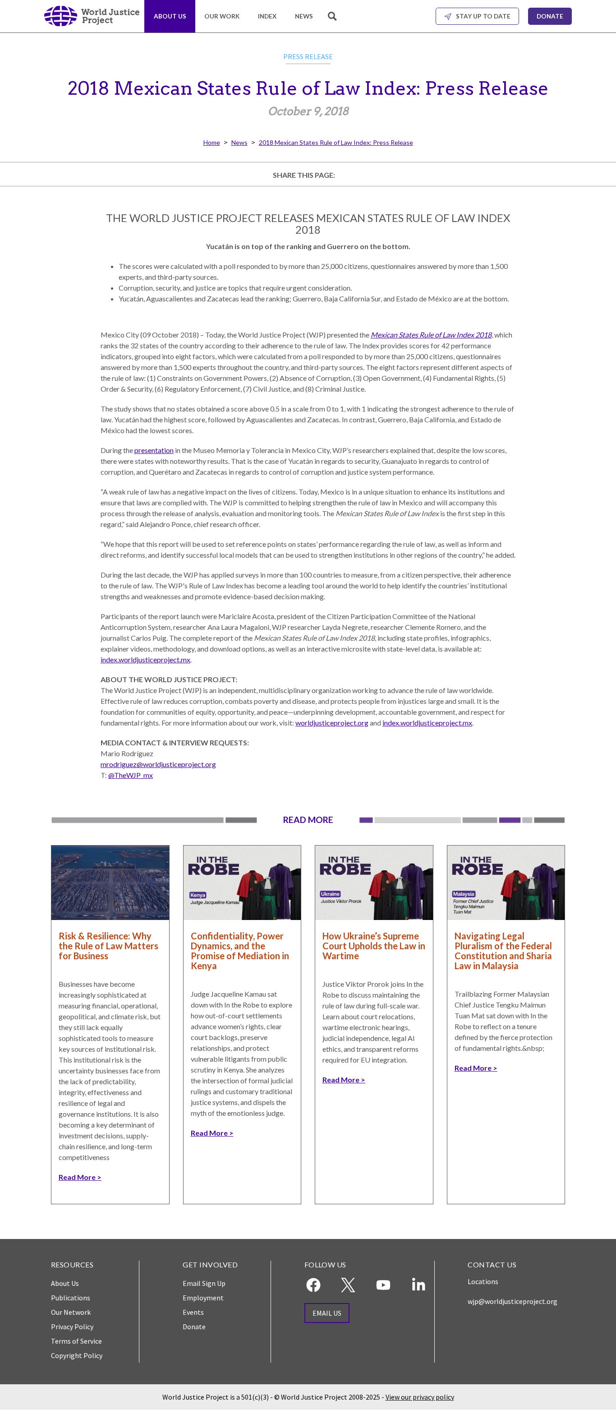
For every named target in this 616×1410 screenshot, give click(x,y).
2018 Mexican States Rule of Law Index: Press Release (336, 142)
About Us (170, 16)
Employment (203, 1297)
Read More (77, 1177)
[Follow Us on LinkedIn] (418, 1285)
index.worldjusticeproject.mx (145, 659)
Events (193, 1312)
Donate (550, 16)
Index (267, 16)
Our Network (71, 1312)
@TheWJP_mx (130, 775)
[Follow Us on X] (348, 1285)
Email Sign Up (204, 1283)
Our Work (221, 16)
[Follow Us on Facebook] (313, 1285)
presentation (154, 450)
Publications (70, 1297)
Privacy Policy (72, 1326)
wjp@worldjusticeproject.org (512, 1301)
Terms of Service (76, 1340)
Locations (483, 1281)
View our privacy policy (420, 1396)
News (304, 16)
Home (211, 142)
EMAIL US (327, 1313)
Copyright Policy (76, 1355)
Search (333, 21)
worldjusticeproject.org (331, 722)
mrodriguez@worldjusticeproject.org (158, 764)
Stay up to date (483, 16)
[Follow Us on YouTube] (383, 1285)
